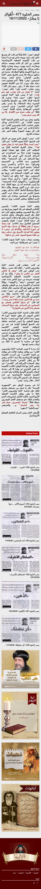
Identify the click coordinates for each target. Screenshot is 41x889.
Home (37, 10)
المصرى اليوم (19, 10)
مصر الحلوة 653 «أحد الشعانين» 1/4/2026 (22, 540)
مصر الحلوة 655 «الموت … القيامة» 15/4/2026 (24, 468)
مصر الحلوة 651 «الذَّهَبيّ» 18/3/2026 (24, 611)
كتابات (32, 10)
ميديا (14, 873)
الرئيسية (36, 873)
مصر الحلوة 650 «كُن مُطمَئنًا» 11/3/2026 (22, 645)
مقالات (27, 10)
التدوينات (20, 873)
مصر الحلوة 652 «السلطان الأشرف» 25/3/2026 (24, 576)
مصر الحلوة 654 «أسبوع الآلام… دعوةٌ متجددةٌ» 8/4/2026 (24, 505)
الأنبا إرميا (28, 873)
